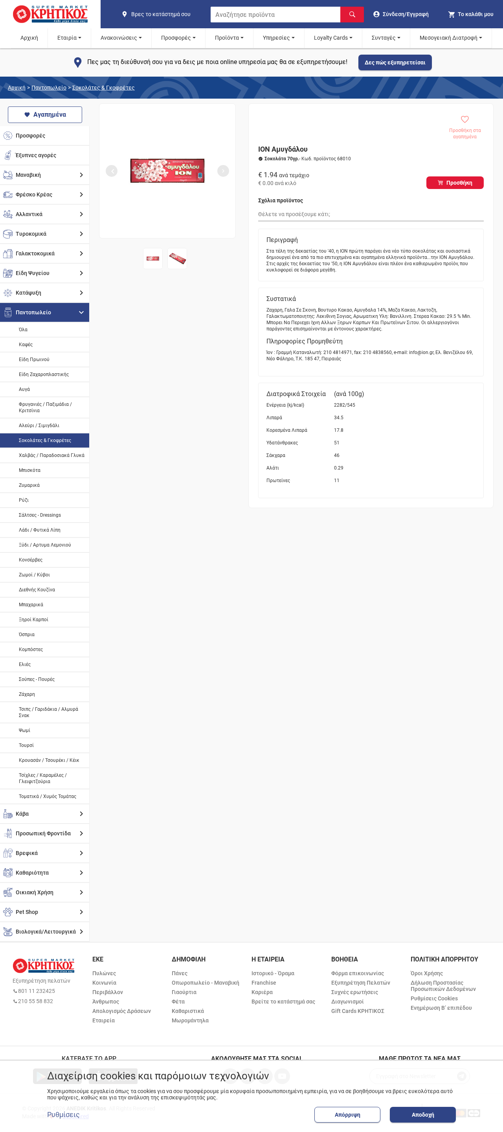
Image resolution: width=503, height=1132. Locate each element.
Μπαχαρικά (31, 604)
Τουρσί (26, 745)
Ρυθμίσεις (63, 1115)
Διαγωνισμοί (347, 1001)
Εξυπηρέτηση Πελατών (360, 983)
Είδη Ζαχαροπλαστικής (44, 374)
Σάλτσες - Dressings (40, 515)
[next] (223, 171)
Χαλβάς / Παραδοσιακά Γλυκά (51, 455)
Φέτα (178, 1001)
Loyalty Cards (331, 38)
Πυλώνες (104, 973)
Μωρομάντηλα (190, 1020)
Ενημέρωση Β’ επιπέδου (441, 1008)
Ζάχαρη (27, 694)
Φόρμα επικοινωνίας (357, 973)
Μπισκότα (29, 470)
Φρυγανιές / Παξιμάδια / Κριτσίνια (45, 407)
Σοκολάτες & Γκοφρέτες (103, 87)
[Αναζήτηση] (352, 14)
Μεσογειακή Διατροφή (448, 38)
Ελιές (25, 664)
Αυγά (24, 389)
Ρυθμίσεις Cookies (434, 998)
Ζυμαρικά (29, 485)
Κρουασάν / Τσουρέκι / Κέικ (49, 760)
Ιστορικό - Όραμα (273, 973)
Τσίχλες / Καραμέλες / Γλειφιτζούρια (43, 778)
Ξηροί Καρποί (33, 619)
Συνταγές (384, 38)
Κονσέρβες (30, 560)
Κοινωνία (104, 983)
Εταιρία (67, 38)
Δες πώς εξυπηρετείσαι (395, 62)
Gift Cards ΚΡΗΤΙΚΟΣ (357, 1011)
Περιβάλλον (107, 992)
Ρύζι (24, 500)
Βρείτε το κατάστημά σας (283, 1001)
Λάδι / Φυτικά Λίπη (40, 530)
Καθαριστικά (188, 1011)
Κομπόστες (31, 649)
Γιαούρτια (184, 992)
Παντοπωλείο (48, 87)
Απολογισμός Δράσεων (121, 1011)
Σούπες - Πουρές (37, 679)
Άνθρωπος (105, 1001)
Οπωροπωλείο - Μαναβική (205, 983)
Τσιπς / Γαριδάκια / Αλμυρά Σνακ (48, 712)
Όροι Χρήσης (427, 973)
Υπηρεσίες (276, 38)
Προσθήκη (459, 183)
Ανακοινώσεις (119, 38)
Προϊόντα (227, 38)
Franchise (264, 983)
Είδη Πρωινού (34, 359)
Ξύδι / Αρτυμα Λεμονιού (45, 545)
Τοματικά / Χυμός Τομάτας (47, 796)
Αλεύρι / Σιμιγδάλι (39, 425)
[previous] (111, 171)
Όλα (23, 329)
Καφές (26, 344)
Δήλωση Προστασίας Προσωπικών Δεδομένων (443, 986)
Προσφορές (176, 38)
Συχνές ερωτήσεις (354, 992)
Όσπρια (27, 634)
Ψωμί (24, 730)
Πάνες (179, 973)
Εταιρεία (103, 1020)
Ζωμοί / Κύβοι (34, 575)
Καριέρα (262, 992)
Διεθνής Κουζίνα (37, 590)
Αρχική (29, 38)
